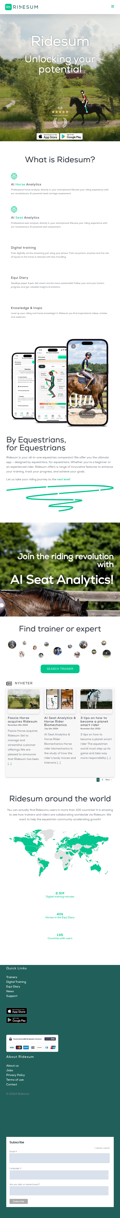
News (10, 991)
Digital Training (16, 982)
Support (11, 996)
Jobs (9, 1070)
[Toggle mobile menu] (113, 6)
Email (13, 1151)
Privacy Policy (15, 1075)
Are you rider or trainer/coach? (25, 1184)
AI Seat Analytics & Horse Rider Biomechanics (60, 721)
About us (12, 1065)
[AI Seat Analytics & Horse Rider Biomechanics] (60, 701)
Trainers (11, 977)
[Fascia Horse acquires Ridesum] (24, 701)
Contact (11, 1084)
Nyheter (23, 683)
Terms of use (15, 1079)
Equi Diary (13, 986)
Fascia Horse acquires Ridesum (22, 719)
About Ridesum (20, 1057)
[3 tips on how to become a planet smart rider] (96, 701)
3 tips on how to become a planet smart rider (94, 721)
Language (15, 1168)
